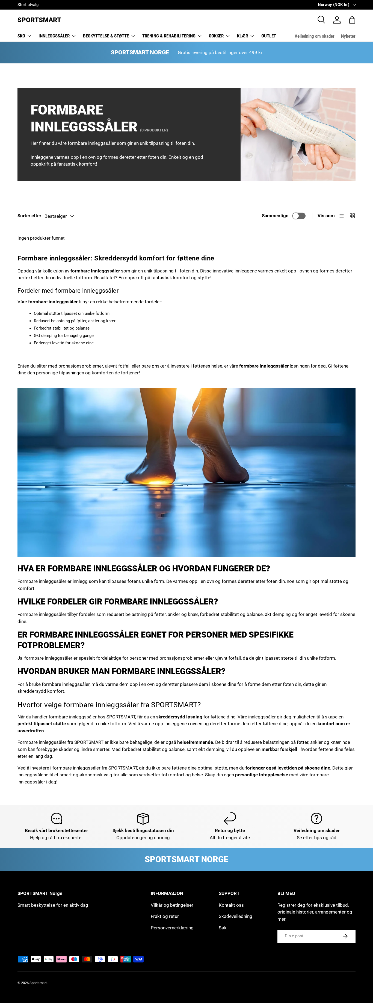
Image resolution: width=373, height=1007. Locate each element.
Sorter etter (29, 215)
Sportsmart (38, 983)
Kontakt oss (231, 905)
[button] (352, 20)
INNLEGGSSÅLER (54, 36)
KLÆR (242, 36)
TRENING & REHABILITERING (169, 36)
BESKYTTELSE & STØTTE (106, 36)
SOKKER (216, 36)
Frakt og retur (165, 916)
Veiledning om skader (314, 36)
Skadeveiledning (235, 916)
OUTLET (268, 36)
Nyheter (348, 36)
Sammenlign (275, 215)
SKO (21, 36)
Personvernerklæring (172, 927)
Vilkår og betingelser (172, 905)
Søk (223, 927)
